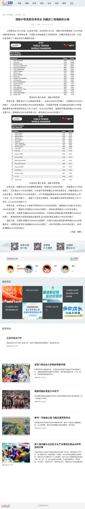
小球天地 (17, 15)
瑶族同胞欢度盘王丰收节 (46, 391)
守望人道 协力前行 (32, 290)
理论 (42, 3)
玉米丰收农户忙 (14, 338)
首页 (4, 15)
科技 (57, 3)
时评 (34, 3)
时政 (19, 3)
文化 (49, 3)
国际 (27, 3)
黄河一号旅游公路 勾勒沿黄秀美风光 (52, 417)
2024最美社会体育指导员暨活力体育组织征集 (72, 293)
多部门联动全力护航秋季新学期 (49, 364)
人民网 (38, 25)
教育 (64, 3)
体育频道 (10, 15)
